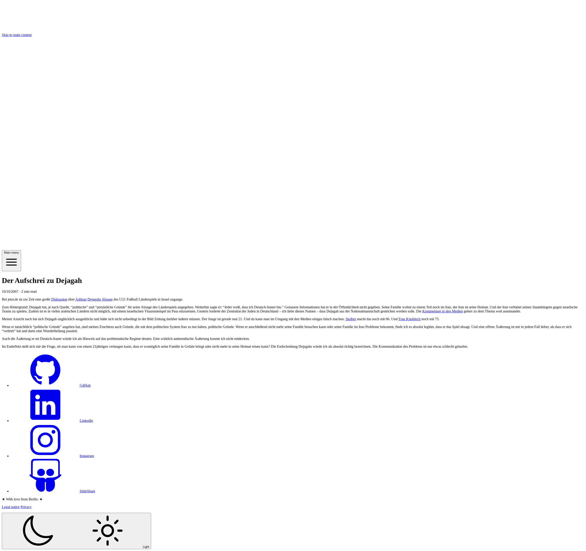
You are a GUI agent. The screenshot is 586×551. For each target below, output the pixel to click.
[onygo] (293, 248)
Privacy (26, 507)
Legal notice (11, 507)
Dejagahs (94, 299)
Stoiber (351, 319)
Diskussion (59, 299)
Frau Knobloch (410, 319)
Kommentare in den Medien (442, 311)
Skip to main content (17, 35)
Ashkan (81, 299)
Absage (107, 299)
